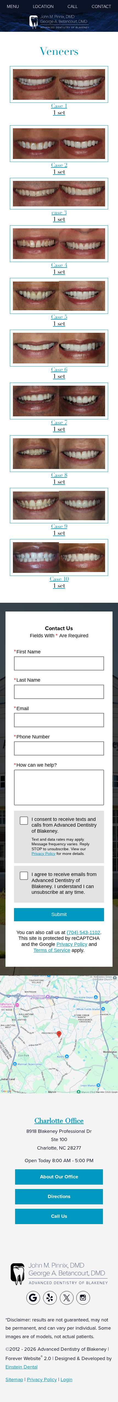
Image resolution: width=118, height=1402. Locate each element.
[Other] (33, 1298)
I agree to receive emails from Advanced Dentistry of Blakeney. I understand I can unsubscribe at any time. (64, 883)
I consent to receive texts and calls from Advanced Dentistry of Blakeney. (64, 836)
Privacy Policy (43, 853)
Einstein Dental (21, 1366)
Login (66, 1379)
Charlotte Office (59, 1120)
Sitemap (14, 1379)
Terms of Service (51, 950)
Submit (59, 914)
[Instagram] (83, 1298)
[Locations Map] (59, 1033)
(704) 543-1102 (83, 932)
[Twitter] (67, 1298)
